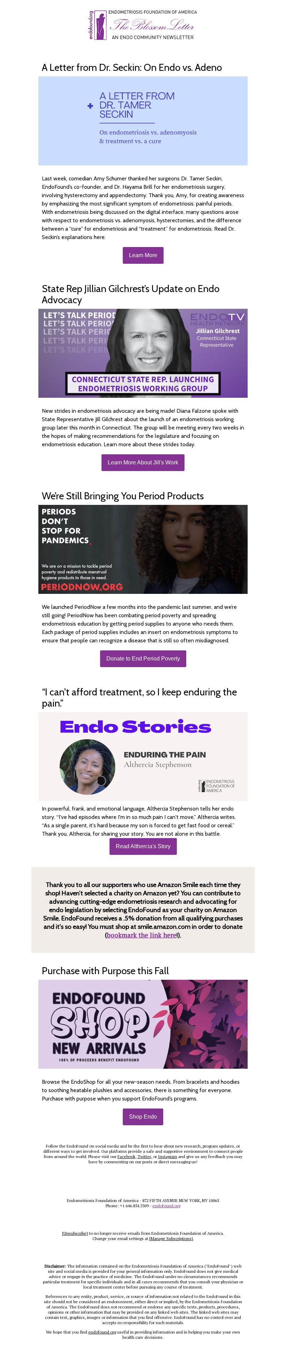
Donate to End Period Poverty (143, 659)
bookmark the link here (141, 935)
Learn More (143, 255)
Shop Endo (143, 1117)
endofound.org (166, 1205)
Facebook (126, 1156)
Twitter (144, 1156)
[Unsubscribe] (75, 1233)
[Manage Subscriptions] (171, 1238)
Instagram (167, 1156)
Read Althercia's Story (143, 846)
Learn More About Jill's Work (143, 462)
